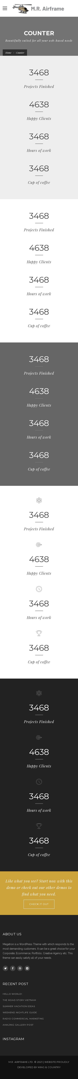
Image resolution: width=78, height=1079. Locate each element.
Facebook (12, 968)
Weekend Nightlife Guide (20, 1012)
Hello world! (12, 994)
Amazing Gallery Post (18, 1024)
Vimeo (27, 968)
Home (8, 52)
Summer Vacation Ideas (19, 1006)
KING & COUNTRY (49, 1067)
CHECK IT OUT (39, 904)
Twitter (5, 968)
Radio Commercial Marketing (23, 1018)
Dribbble (20, 968)
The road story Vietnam (19, 1000)
